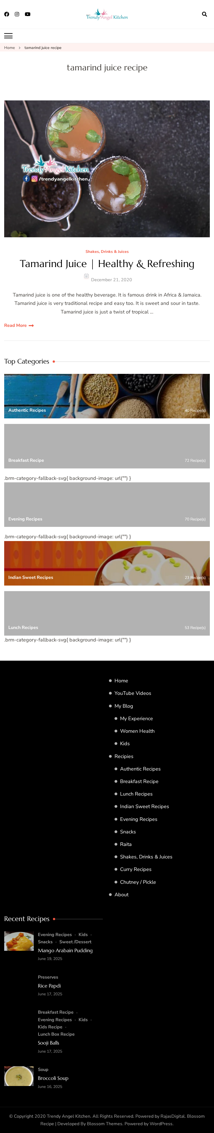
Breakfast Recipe (139, 781)
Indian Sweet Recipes (144, 806)
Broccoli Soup (53, 1078)
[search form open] (204, 14)
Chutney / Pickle (138, 882)
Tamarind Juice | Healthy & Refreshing (107, 264)
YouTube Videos (133, 693)
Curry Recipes (136, 869)
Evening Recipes (138, 819)
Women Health (137, 731)
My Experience (136, 718)
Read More (15, 325)
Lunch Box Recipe (56, 1034)
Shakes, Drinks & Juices (107, 252)
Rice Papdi (49, 986)
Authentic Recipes (140, 769)
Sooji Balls (48, 1043)
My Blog (124, 706)
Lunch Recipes (136, 794)
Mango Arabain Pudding (65, 950)
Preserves (48, 977)
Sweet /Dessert (75, 942)
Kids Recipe (50, 1027)
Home (121, 680)
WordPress (161, 1124)
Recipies (124, 756)
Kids (125, 743)
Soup (43, 1070)
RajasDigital (172, 1116)
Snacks (128, 831)
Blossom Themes (104, 1124)
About (121, 894)
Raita (126, 844)
